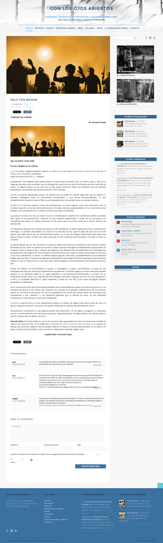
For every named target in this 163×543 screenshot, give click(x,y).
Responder (97, 365)
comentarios (29, 107)
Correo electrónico (51, 445)
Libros (80, 28)
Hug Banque (121, 178)
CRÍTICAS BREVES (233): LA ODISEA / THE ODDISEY (134, 196)
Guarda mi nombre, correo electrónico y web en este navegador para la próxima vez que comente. (47, 454)
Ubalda (15, 398)
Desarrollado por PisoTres (147, 540)
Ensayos (50, 28)
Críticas (29, 28)
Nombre (14, 445)
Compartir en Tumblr (27, 112)
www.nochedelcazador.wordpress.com (79, 324)
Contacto (134, 28)
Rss (155, 38)
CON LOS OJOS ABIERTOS (81, 8)
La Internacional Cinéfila (116, 28)
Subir (160, 485)
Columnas (90, 28)
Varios (100, 28)
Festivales (39, 28)
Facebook (146, 38)
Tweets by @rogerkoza (123, 270)
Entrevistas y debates (65, 28)
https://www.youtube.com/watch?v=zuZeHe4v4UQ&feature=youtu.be (65, 405)
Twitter (150, 38)
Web (79, 445)
